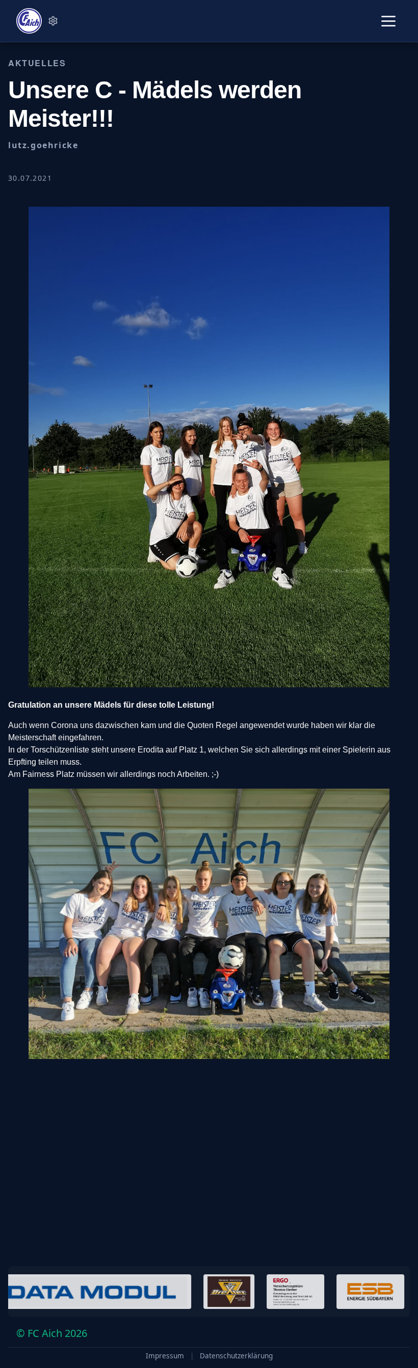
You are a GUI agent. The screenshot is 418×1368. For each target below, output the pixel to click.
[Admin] (53, 21)
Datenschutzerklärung (236, 1356)
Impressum (165, 1356)
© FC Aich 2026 (51, 1333)
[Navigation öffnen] (388, 21)
